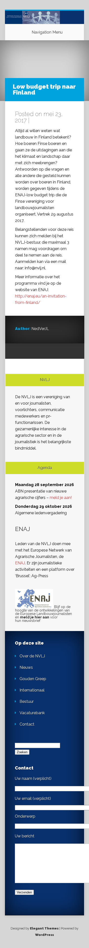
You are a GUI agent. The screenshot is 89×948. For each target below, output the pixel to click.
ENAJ (20, 563)
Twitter (38, 351)
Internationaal (32, 690)
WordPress (44, 935)
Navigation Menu (47, 32)
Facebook (28, 351)
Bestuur (27, 701)
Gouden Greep (33, 678)
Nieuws (26, 667)
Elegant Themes (44, 928)
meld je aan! (61, 497)
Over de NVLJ (32, 656)
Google (19, 351)
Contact (27, 724)
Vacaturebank (32, 713)
